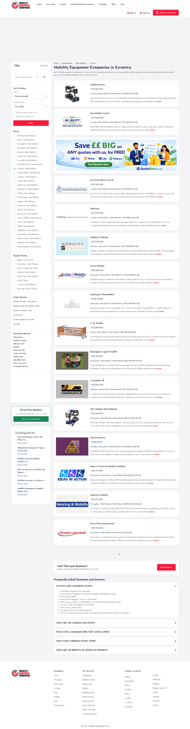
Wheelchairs (18, 337)
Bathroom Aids (18, 343)
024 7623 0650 (97, 118)
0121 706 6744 (97, 528)
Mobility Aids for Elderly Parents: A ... (29, 460)
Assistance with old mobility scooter (26, 305)
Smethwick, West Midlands (27, 205)
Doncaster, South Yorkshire (27, 288)
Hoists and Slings (19, 353)
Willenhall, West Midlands (26, 242)
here (66, 591)
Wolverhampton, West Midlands (29, 246)
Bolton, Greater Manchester (27, 268)
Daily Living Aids (19, 363)
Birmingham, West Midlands (27, 144)
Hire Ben (16, 324)
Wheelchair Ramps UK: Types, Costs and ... (31, 449)
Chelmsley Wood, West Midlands (29, 164)
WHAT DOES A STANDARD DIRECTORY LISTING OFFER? (83, 631)
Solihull (93, 332)
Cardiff (127, 698)
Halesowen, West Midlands (27, 185)
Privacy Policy (59, 705)
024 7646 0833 (97, 184)
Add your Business (168, 12)
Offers (113, 4)
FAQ (55, 701)
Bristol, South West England (27, 276)
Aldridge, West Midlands (26, 135)
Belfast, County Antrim (25, 260)
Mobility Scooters (19, 340)
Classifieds (103, 4)
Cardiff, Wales (22, 280)
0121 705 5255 (97, 356)
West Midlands (103, 93)
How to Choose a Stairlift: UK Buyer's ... (31, 471)
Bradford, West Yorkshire (26, 272)
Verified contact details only (26, 112)
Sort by (15, 92)
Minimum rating (18, 102)
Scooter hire (18, 315)
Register (57, 696)
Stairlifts (16, 346)
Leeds (155, 692)
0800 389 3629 (97, 270)
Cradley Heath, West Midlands (28, 172)
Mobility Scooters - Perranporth (25, 301)
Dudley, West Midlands (25, 181)
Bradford (128, 689)
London (155, 705)
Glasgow (156, 683)
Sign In (133, 13)
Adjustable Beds (19, 359)
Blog (122, 4)
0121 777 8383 (96, 499)
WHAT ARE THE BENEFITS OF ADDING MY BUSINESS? (82, 650)
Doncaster (129, 706)
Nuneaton (94, 246)
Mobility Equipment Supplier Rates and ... (30, 490)
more (159, 101)
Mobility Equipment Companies (82, 4)
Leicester (156, 696)
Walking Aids (18, 356)
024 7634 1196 (97, 385)
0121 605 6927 (97, 413)
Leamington (94, 275)
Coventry (93, 93)
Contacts (63, 4)
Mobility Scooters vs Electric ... (32, 480)
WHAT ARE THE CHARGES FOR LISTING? (76, 622)
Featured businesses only (25, 116)
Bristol (127, 694)
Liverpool (156, 701)
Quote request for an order (23, 319)
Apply (31, 123)
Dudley (155, 675)
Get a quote (50, 4)
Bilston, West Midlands (25, 139)
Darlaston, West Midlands (26, 176)
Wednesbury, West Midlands (27, 230)
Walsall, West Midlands (25, 226)
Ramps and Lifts (19, 350)
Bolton (127, 685)
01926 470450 (97, 299)
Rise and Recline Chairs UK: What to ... (30, 438)
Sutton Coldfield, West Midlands (29, 218)
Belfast (127, 676)
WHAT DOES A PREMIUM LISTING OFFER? (76, 640)
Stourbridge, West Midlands (27, 213)
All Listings (58, 679)
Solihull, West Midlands (26, 209)
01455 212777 (96, 442)
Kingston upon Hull (160, 688)
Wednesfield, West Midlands (27, 234)
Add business (166, 567)
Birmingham (94, 360)
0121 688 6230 (97, 327)
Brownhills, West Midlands (27, 160)
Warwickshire (104, 246)
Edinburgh (156, 679)
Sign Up (146, 13)
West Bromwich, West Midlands (29, 238)
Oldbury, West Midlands (26, 193)
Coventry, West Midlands (26, 168)
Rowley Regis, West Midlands (28, 197)
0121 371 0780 (96, 471)
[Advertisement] (95, 42)
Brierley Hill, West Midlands (27, 156)
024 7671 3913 (97, 89)
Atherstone (94, 389)
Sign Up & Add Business (31, 419)
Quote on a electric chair (22, 310)
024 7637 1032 (97, 242)
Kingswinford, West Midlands (28, 189)
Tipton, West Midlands (25, 222)
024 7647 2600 (97, 213)
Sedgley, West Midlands (26, 201)
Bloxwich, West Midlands (26, 152)
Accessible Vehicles (20, 366)
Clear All (44, 65)
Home (39, 4)
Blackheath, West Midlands (27, 148)
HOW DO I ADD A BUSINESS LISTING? (74, 586)
